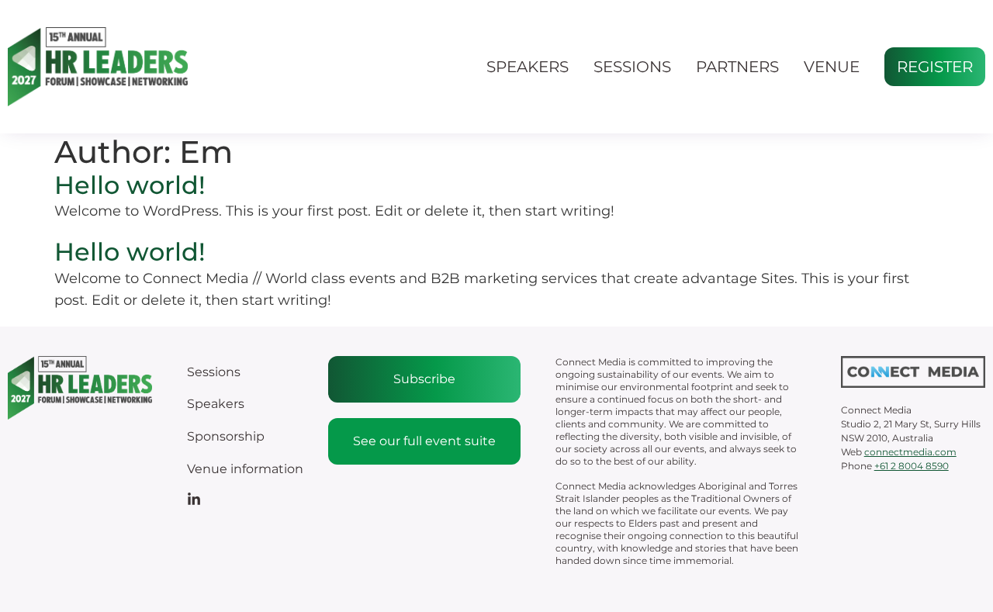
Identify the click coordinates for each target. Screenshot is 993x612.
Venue (832, 66)
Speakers (527, 66)
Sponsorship (226, 436)
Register (935, 66)
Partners (737, 66)
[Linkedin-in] (194, 500)
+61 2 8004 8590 (911, 466)
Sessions (632, 66)
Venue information (245, 469)
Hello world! (130, 185)
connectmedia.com (910, 452)
